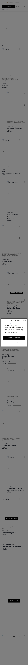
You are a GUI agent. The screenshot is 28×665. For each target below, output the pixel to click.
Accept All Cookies (14, 337)
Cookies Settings (14, 342)
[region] (14, 332)
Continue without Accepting (18, 320)
